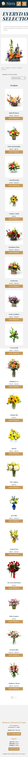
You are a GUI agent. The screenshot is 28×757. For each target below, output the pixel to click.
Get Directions (14, 733)
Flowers (14, 67)
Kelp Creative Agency (20, 753)
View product (14, 118)
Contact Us (14, 749)
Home (2, 67)
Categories (8, 67)
